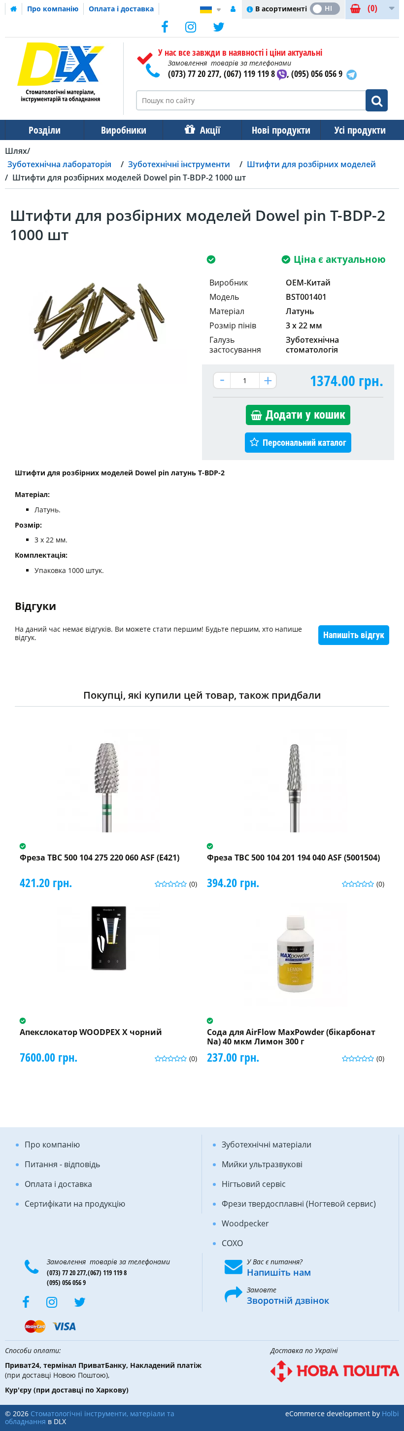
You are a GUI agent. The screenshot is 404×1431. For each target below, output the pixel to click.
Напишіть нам (279, 1272)
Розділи (45, 130)
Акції (210, 130)
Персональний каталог (304, 442)
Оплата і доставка (121, 8)
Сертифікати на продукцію (75, 1203)
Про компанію (52, 8)
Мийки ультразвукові (262, 1164)
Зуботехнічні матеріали (266, 1144)
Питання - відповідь (62, 1164)
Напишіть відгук (353, 635)
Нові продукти (281, 130)
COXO (232, 1243)
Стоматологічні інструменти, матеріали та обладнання (89, 1418)
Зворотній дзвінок (288, 1300)
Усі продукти (360, 130)
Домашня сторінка (13, 9)
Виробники (123, 130)
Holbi (390, 1413)
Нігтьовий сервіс (254, 1184)
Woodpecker (245, 1223)
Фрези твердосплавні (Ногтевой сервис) (299, 1203)
